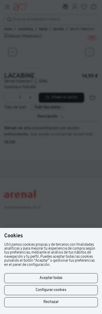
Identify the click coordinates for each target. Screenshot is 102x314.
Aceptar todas (51, 278)
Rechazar (51, 302)
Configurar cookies (51, 290)
